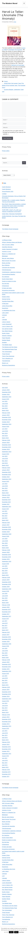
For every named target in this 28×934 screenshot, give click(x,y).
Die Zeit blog (5, 283)
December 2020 (6, 527)
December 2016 (6, 637)
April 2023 (5, 463)
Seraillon (4, 342)
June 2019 (5, 568)
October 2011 (5, 776)
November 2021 (6, 502)
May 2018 (4, 598)
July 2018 (4, 593)
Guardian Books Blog (7, 301)
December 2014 (6, 692)
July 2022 (4, 483)
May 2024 (5, 433)
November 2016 (6, 639)
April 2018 (4, 600)
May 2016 (4, 653)
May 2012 (4, 762)
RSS (4, 183)
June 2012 (5, 760)
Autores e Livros (6, 251)
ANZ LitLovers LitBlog (8, 244)
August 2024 (5, 426)
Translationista (6, 360)
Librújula (4, 315)
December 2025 (6, 392)
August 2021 (5, 509)
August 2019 (5, 563)
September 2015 (6, 671)
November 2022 (6, 474)
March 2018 (5, 602)
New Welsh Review (7, 331)
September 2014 (6, 698)
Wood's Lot (5, 363)
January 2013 (5, 744)
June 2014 (5, 705)
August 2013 (5, 728)
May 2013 (4, 735)
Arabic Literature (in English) (10, 249)
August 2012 (5, 756)
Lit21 (3, 317)
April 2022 (5, 490)
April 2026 (5, 387)
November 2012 (6, 749)
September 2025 (6, 396)
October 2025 (6, 394)
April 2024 (5, 435)
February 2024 (6, 440)
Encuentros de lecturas (8, 290)
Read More (21, 932)
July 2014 (4, 703)
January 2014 (5, 717)
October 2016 (6, 641)
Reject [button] (16, 932)
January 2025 (6, 415)
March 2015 (5, 685)
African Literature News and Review (12, 242)
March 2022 (5, 493)
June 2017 (5, 623)
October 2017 (5, 614)
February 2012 (6, 769)
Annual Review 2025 (7, 191)
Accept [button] (11, 932)
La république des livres (8, 310)
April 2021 (4, 518)
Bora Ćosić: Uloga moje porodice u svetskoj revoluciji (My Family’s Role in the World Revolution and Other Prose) (14, 205)
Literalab (4, 319)
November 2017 (6, 611)
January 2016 (5, 662)
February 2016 (6, 660)
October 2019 (6, 559)
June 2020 (5, 541)
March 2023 (5, 465)
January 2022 (6, 497)
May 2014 (4, 708)
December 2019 (6, 554)
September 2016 (6, 643)
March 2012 (5, 767)
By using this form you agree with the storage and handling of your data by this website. (14, 132)
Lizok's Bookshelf (6, 324)
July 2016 (4, 648)
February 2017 (6, 632)
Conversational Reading (8, 274)
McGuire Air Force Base (17, 65)
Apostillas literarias (7, 247)
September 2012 (6, 753)
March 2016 (5, 657)
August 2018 (5, 591)
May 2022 (4, 488)
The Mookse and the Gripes (9, 347)
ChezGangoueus (6, 269)
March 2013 (5, 740)
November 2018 (6, 584)
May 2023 (5, 460)
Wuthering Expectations (8, 365)
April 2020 (5, 545)
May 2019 (4, 570)
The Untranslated (7, 351)
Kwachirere (5, 308)
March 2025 (5, 410)
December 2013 (6, 719)
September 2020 (6, 534)
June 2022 (5, 486)
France (6, 81)
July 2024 (4, 428)
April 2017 (4, 627)
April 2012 (4, 765)
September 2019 (6, 561)
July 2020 (4, 538)
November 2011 (6, 774)
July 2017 (4, 621)
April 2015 (4, 682)
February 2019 (6, 577)
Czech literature (6, 187)
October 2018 (5, 586)
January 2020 (6, 552)
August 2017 (5, 618)
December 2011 (6, 772)
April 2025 (5, 408)
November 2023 (6, 447)
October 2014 (6, 696)
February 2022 (6, 495)
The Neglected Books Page (9, 349)
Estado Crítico (6, 296)
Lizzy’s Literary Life (7, 326)
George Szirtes (6, 299)
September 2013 (6, 726)
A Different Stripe (6, 240)
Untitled (4, 193)
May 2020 (5, 543)
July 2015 (4, 676)
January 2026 (6, 390)
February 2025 (6, 412)
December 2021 (6, 499)
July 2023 (4, 456)
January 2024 (6, 442)
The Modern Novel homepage (10, 229)
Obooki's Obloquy (7, 335)
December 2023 (6, 444)
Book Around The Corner (9, 260)
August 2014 (5, 701)
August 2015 (5, 673)
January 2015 (5, 689)
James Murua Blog (7, 306)
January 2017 (5, 634)
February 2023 (6, 467)
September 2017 (6, 616)
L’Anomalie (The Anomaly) (15, 49)
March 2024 (5, 438)
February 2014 (6, 714)
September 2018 (6, 589)
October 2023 (6, 449)
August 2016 (5, 646)
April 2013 (5, 737)
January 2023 (6, 470)
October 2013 (6, 724)
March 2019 (5, 575)
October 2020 (6, 531)
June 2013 (5, 733)
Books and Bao (6, 263)
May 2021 (4, 515)
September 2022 (6, 479)
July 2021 (4, 511)
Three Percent (6, 354)
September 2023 (6, 451)
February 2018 (6, 605)
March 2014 (5, 712)
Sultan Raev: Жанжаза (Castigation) (12, 213)
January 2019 (5, 579)
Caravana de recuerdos (8, 267)
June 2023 (5, 458)
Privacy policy (5, 150)
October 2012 (5, 751)
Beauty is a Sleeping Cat (8, 253)
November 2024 (6, 419)
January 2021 (5, 525)
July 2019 (4, 566)
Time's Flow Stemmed (8, 356)
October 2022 (6, 476)
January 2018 (5, 607)
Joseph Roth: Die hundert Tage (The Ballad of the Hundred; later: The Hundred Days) (13, 85)
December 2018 (6, 582)
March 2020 (5, 547)
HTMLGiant (5, 303)
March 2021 (5, 520)
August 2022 (5, 481)
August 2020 (5, 536)
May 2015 (4, 680)
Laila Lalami (5, 312)
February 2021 (6, 522)
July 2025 (4, 401)
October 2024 (6, 422)
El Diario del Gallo (7, 288)
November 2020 (6, 529)
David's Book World (7, 279)
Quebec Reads (6, 340)
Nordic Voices (6, 333)
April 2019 (5, 573)
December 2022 (6, 472)
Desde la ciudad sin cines (9, 281)
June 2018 (5, 595)
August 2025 (5, 399)
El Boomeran (5, 285)
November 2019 (6, 557)
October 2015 (5, 669)
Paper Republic (6, 338)
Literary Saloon (6, 322)
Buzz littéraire (6, 265)
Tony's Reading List (7, 358)
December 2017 (6, 609)
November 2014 (6, 694)
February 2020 (6, 550)
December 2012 (6, 746)
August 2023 (5, 454)
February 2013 (6, 742)
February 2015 (6, 687)
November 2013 (6, 721)
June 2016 (5, 650)
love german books (7, 328)
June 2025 (5, 403)
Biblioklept (5, 256)
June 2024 (5, 431)
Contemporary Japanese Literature (11, 272)
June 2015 (5, 678)
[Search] (24, 162)
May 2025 (4, 406)
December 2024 (6, 417)
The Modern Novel (9, 3)
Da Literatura (5, 276)
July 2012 (4, 758)
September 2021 (6, 506)
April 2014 (5, 710)
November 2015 (6, 666)
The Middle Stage (7, 344)
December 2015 (6, 664)
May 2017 (4, 625)
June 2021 (5, 513)
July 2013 (4, 730)
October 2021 (5, 504)
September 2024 (6, 424)
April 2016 (5, 655)
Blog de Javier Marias (8, 258)
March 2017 (5, 630)
